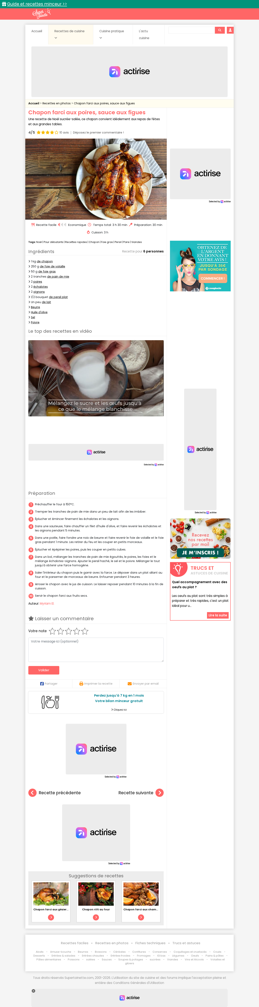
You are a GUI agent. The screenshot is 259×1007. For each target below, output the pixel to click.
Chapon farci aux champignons (145, 909)
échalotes (40, 287)
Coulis (217, 952)
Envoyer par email (146, 684)
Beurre (35, 307)
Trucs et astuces (186, 943)
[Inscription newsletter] (200, 538)
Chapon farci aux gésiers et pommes (58, 909)
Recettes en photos (56, 103)
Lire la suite (218, 615)
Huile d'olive (39, 312)
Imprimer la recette (98, 684)
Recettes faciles (74, 943)
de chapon (45, 261)
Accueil (36, 31)
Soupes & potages (130, 959)
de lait (46, 302)
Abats (40, 952)
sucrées (155, 959)
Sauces (107, 959)
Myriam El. (47, 603)
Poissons (74, 959)
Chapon (94, 242)
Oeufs (195, 955)
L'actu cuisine (144, 34)
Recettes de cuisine (69, 31)
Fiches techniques (150, 943)
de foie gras (47, 271)
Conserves (160, 952)
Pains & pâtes (215, 955)
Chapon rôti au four (96, 909)
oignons (39, 292)
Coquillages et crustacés (190, 952)
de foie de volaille (52, 266)
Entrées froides (120, 955)
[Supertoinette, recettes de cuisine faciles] (41, 13)
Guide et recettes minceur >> (37, 4)
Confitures (139, 952)
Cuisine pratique (111, 31)
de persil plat (58, 297)
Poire (126, 242)
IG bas (161, 955)
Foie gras (107, 242)
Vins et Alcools (194, 959)
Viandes (136, 242)
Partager (51, 684)
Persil (118, 242)
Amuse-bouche (60, 952)
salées (90, 959)
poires (37, 282)
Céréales (119, 952)
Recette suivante (135, 793)
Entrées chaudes (93, 955)
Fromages (144, 955)
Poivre (35, 322)
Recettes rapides (76, 242)
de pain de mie (58, 277)
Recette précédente (60, 793)
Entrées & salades (63, 955)
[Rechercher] (220, 30)
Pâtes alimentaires (48, 959)
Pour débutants (53, 242)
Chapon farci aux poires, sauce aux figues (104, 103)
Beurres (83, 952)
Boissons (101, 952)
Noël (39, 242)
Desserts (39, 955)
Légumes (178, 955)
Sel (33, 317)
